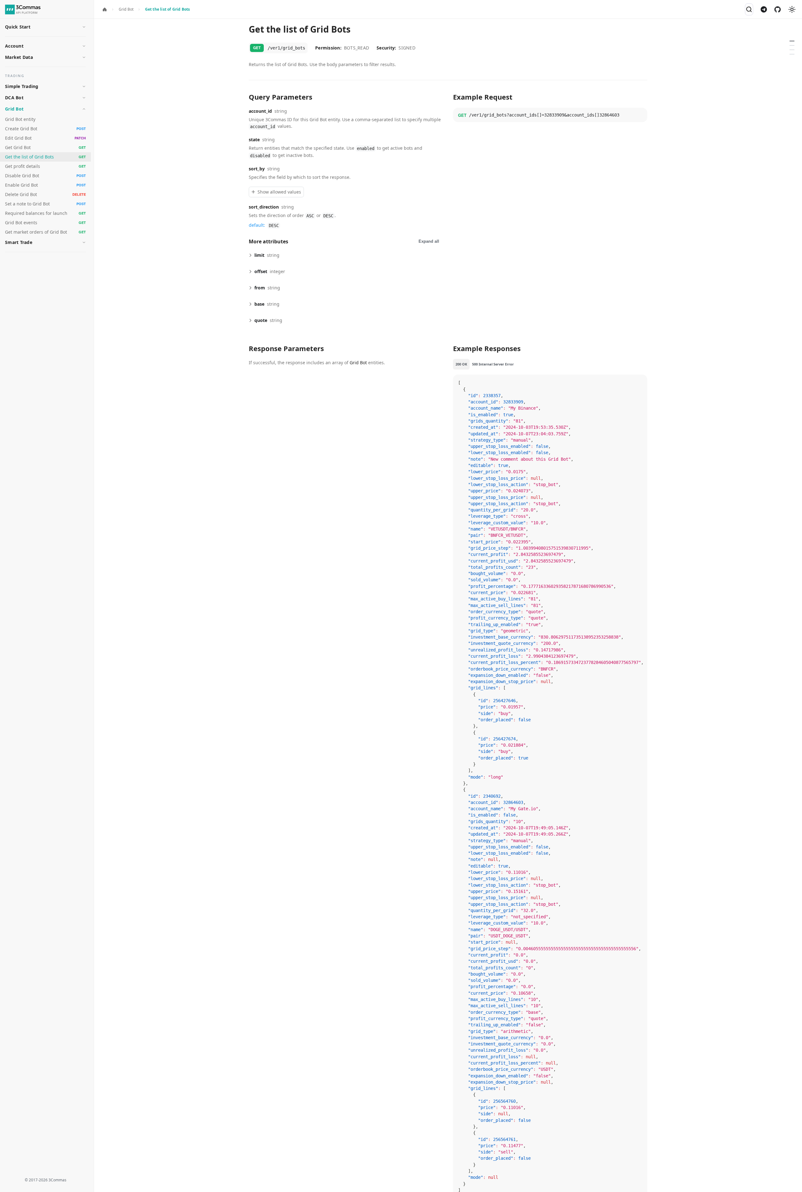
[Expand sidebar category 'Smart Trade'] (84, 242)
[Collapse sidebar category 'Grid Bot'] (84, 109)
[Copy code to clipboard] (640, 115)
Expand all (429, 241)
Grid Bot (358, 362)
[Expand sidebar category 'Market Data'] (84, 57)
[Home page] (104, 9)
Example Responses (793, 56)
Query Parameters (793, 43)
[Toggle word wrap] (628, 382)
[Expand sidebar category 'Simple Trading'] (84, 86)
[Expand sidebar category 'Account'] (84, 46)
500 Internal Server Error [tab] (493, 364)
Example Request (793, 47)
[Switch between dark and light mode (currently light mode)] (792, 9)
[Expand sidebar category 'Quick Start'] (84, 27)
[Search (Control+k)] (749, 9)
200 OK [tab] (461, 364)
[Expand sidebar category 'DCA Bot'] (84, 97)
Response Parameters (793, 51)
